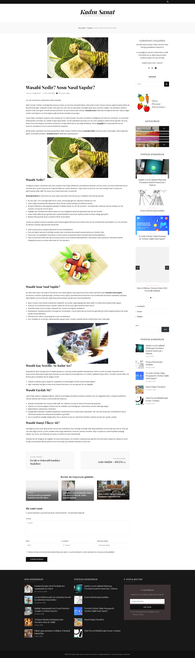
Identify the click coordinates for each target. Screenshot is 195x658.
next (167, 268)
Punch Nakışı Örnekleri (155, 387)
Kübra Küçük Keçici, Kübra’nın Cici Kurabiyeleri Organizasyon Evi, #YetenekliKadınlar (152, 291)
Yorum (28, 519)
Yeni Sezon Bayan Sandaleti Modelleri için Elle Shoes (39, 496)
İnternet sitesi (102, 541)
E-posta (65, 541)
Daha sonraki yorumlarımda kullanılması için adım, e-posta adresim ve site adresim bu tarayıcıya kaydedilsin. (71, 552)
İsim (28, 541)
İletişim (140, 316)
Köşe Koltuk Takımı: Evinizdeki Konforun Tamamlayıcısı (112, 495)
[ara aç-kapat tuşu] (167, 2)
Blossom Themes (111, 654)
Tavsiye (29, 82)
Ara (137, 325)
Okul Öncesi (152, 208)
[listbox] (152, 273)
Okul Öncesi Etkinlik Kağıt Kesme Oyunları (102, 631)
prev (138, 268)
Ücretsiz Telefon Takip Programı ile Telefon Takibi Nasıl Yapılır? (157, 376)
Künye (139, 311)
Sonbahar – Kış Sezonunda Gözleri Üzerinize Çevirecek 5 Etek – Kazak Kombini (77, 495)
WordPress (126, 654)
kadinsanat (37, 93)
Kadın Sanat (97, 12)
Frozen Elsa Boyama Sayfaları (152, 210)
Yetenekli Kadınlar (152, 285)
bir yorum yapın (64, 93)
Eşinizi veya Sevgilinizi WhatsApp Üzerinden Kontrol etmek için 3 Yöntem (152, 182)
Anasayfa (141, 306)
